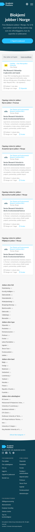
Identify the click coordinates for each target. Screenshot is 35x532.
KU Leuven (6, 399)
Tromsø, (12, 113)
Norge (15, 67)
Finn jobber (5, 461)
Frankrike (5, 392)
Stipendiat (23, 88)
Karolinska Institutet (9, 409)
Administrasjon (23, 493)
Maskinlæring (7, 288)
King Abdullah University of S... (12, 429)
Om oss (4, 468)
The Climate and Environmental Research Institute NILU (19, 110)
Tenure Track (6, 349)
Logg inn (4, 471)
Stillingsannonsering (8, 501)
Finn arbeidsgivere (7, 464)
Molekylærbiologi (8, 301)
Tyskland (5, 379)
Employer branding (7, 508)
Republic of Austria (8, 389)
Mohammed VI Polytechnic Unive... (13, 403)
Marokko (5, 382)
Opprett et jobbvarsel (18, 41)
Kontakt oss (5, 478)
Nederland (6, 369)
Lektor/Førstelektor (8, 342)
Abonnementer (6, 505)
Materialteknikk (7, 298)
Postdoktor (6, 328)
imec (4, 423)
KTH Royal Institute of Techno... (12, 419)
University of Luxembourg (10, 406)
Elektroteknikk (7, 295)
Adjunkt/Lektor (23, 477)
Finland (5, 386)
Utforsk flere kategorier (17, 435)
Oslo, (11, 67)
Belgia (5, 362)
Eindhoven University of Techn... (12, 416)
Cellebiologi (6, 315)
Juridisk (4, 526)
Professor (6, 335)
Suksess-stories (6, 511)
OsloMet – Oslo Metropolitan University (19, 64)
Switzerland (6, 372)
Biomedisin (6, 318)
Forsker (22, 134)
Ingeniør (5, 345)
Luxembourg (6, 376)
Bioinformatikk (7, 308)
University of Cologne (9, 426)
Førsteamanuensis (8, 332)
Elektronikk (6, 312)
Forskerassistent (7, 352)
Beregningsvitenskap (9, 305)
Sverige (5, 366)
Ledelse (5, 355)
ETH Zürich (6, 413)
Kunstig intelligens (8, 291)
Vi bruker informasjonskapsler (14, 526)
